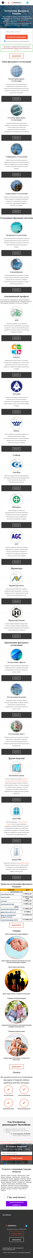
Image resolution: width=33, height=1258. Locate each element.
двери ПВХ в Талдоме (23, 863)
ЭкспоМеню (7, 1215)
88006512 (17, 2)
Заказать (17, 99)
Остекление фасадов (12, 1142)
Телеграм (16, 50)
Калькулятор (16, 56)
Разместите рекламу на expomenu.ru (16, 1203)
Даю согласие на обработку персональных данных (17, 41)
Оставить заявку (16, 1233)
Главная (2, 1142)
